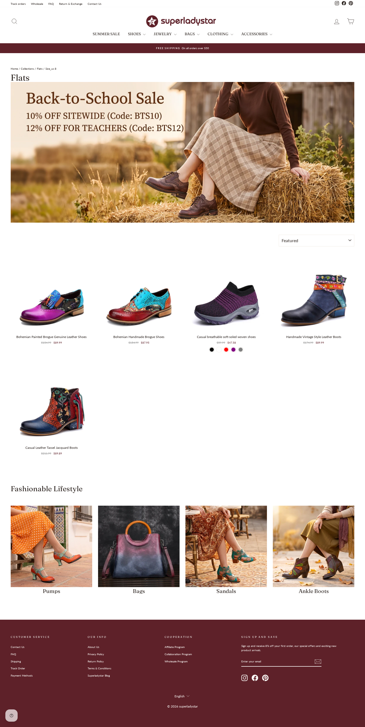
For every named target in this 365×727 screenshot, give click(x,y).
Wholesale (37, 3)
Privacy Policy (96, 654)
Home (14, 68)
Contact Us (94, 3)
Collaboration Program (178, 654)
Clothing (218, 34)
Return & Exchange (70, 3)
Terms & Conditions (99, 668)
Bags (190, 34)
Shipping (16, 661)
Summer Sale (106, 34)
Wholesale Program (176, 661)
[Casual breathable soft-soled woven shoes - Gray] (240, 349)
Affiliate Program (175, 647)
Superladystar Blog (99, 675)
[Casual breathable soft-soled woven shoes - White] (219, 349)
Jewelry (163, 34)
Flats (39, 68)
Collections (27, 68)
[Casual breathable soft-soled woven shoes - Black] (211, 349)
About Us (93, 647)
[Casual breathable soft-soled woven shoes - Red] (226, 349)
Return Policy (96, 661)
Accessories (254, 34)
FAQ (51, 3)
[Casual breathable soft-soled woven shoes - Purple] (233, 349)
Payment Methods (22, 675)
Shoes (135, 34)
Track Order (18, 668)
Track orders (18, 3)
